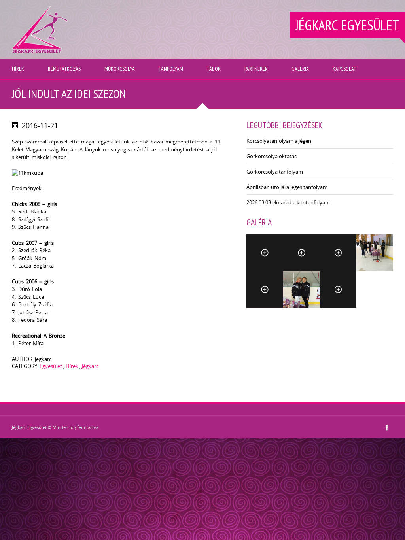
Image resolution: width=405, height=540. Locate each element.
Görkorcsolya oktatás (271, 156)
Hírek (72, 366)
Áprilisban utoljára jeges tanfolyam (286, 187)
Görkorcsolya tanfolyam (274, 171)
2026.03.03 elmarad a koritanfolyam (288, 202)
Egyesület (51, 366)
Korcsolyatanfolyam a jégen (278, 140)
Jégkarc (90, 366)
